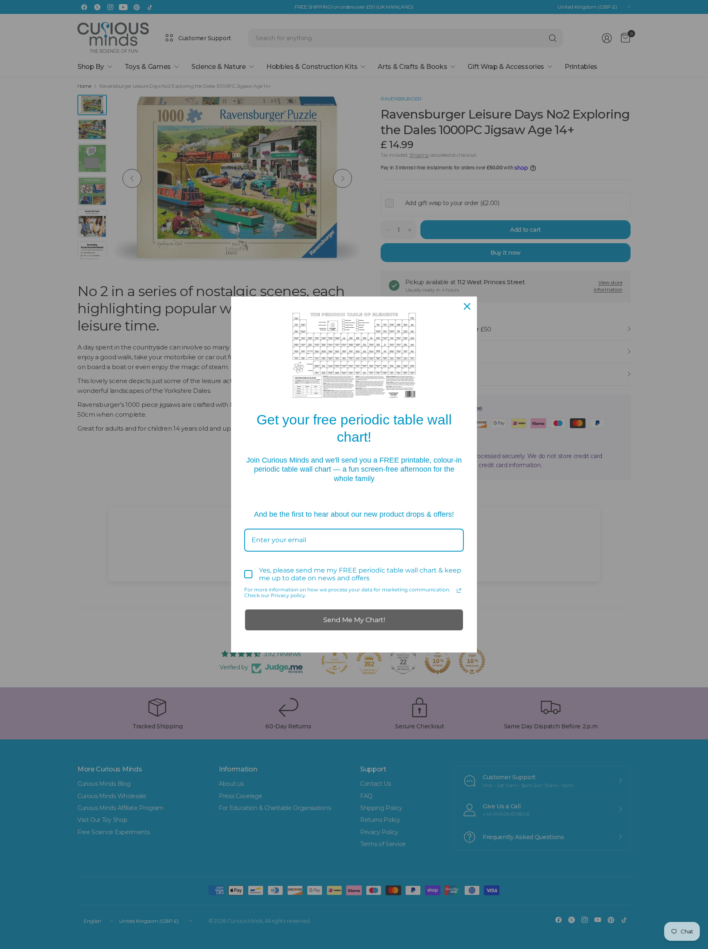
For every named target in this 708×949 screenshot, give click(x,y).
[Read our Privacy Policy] (459, 590)
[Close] (467, 306)
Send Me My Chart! (354, 620)
